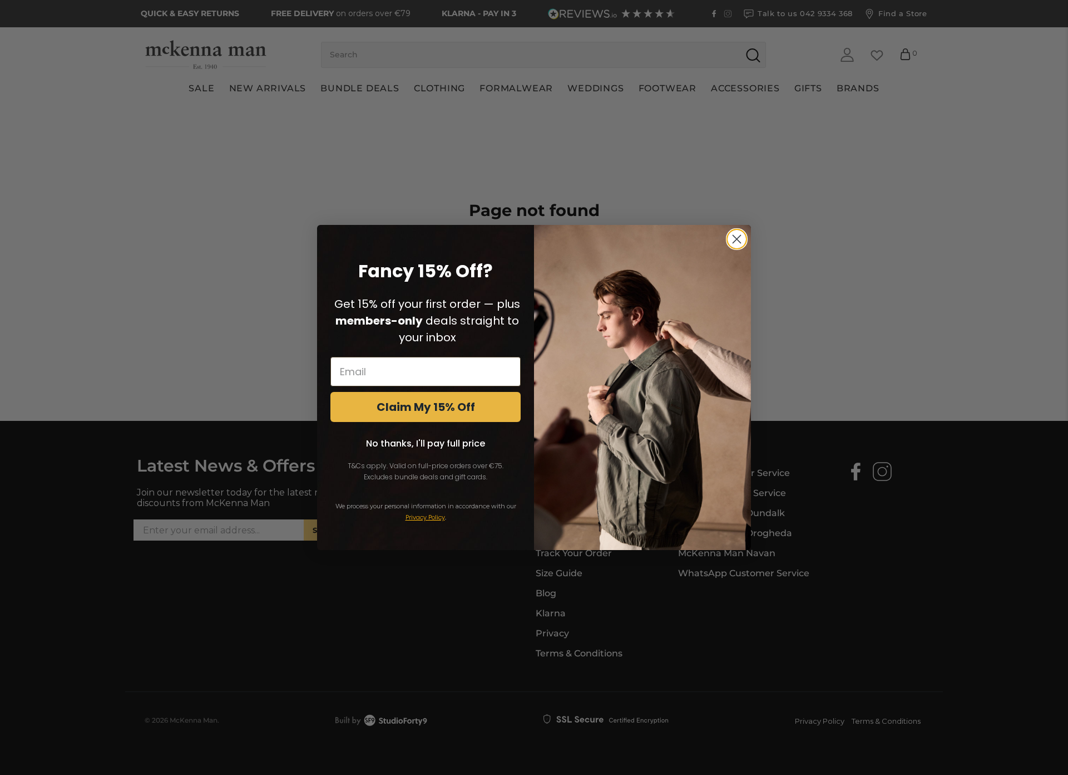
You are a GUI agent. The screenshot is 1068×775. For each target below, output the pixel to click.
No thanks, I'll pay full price (425, 443)
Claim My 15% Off (426, 407)
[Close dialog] (736, 239)
